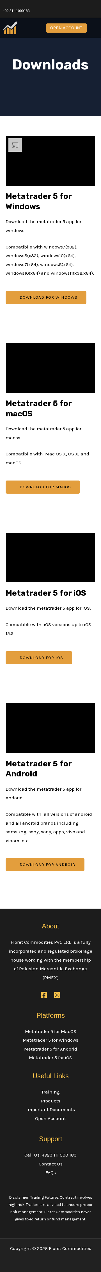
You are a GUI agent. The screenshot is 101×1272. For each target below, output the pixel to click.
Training (50, 1092)
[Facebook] (43, 994)
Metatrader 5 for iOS (50, 1057)
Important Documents (50, 1109)
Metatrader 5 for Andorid (50, 1049)
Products (50, 1101)
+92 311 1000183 (16, 11)
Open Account (50, 1118)
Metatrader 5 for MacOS (50, 1031)
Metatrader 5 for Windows (50, 1040)
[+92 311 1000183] (5, 5)
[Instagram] (57, 994)
